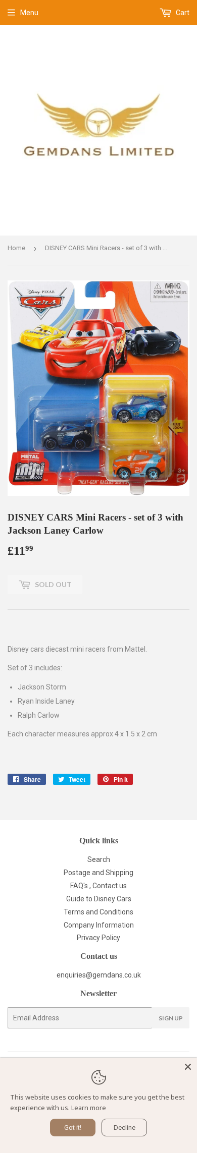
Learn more (88, 1107)
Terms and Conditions (98, 912)
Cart (181, 13)
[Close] (188, 1067)
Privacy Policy (98, 938)
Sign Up (171, 1018)
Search (98, 859)
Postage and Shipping (98, 873)
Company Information (99, 925)
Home (16, 248)
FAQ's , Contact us (98, 886)
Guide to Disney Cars (98, 899)
